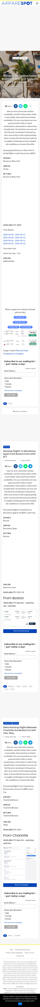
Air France (13, 992)
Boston (15, 58)
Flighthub (16, 988)
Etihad (28, 992)
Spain (12, 689)
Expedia (27, 988)
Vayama (32, 990)
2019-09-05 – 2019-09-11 (14, 240)
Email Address (10, 371)
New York (23, 58)
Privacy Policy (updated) (14, 953)
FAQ (11, 950)
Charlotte (7, 723)
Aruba (10, 403)
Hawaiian (33, 992)
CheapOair (8, 990)
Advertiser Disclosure (22, 950)
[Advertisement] (20, 28)
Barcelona (11, 686)
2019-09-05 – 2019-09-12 (14, 243)
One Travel (26, 990)
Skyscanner (33, 988)
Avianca (18, 992)
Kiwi (22, 990)
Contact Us (20, 956)
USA (7, 381)
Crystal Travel (16, 990)
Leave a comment (21, 411)
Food (30, 686)
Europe (8, 387)
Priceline (10, 988)
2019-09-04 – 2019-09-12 (14, 237)
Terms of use (29, 953)
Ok (20, 1004)
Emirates (23, 992)
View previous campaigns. (13, 390)
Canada (8, 384)
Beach (18, 686)
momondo (22, 988)
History (6, 689)
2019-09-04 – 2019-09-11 (14, 234)
